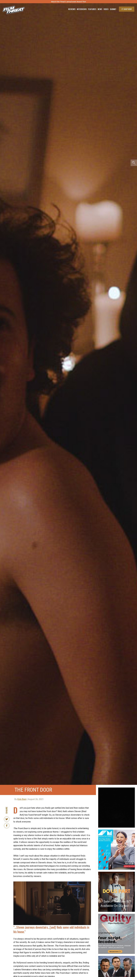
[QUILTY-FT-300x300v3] (116, 914)
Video (106, 9)
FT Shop (127, 9)
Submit (113, 9)
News (100, 9)
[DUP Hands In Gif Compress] (116, 872)
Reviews (71, 9)
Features (92, 9)
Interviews (82, 9)
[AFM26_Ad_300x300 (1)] (116, 830)
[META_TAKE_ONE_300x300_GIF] (116, 788)
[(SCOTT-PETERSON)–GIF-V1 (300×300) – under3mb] (116, 957)
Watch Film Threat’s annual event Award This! (68, 2)
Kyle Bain (21, 799)
